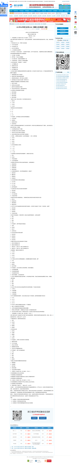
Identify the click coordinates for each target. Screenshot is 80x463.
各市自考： (11, 15)
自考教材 (55, 10)
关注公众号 (42, 418)
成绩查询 (27, 10)
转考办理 (45, 13)
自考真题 (66, 10)
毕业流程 (57, 48)
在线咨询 (34, 418)
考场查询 (33, 13)
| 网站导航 (67, 1)
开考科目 (57, 46)
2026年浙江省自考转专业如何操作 (62, 82)
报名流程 (67, 42)
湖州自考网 (35, 15)
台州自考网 (58, 15)
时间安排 (62, 42)
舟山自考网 (53, 15)
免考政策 (62, 48)
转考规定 (67, 48)
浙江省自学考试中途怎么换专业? (61, 88)
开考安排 (33, 10)
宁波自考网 (21, 15)
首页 (11, 10)
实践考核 (67, 46)
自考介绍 (57, 42)
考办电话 (57, 44)
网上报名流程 (25, 13)
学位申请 (62, 46)
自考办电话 (64, 1)
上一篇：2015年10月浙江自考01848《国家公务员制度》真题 (22, 446)
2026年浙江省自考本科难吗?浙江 (61, 79)
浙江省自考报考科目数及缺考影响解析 (62, 76)
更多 (68, 72)
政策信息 (16, 10)
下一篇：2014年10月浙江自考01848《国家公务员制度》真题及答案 (23, 448)
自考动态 (21, 10)
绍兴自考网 (39, 15)
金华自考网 (44, 15)
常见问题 (61, 10)
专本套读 (50, 10)
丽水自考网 (63, 15)
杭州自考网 (16, 15)
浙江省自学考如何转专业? (60, 85)
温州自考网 (25, 15)
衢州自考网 (49, 15)
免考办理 (41, 13)
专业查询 (38, 10)
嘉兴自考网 (30, 15)
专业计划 (44, 10)
